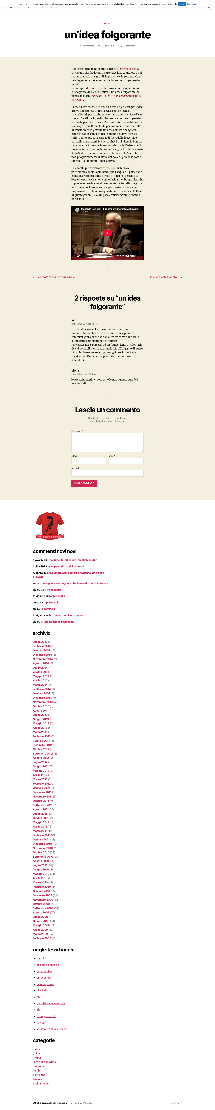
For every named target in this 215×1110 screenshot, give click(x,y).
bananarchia (44, 971)
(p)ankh (41, 958)
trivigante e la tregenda (54, 1103)
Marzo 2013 (40, 732)
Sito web (75, 468)
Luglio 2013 (40, 714)
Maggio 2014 (41, 676)
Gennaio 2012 (41, 788)
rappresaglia (57, 596)
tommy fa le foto (46, 1016)
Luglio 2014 (40, 667)
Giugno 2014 (41, 671)
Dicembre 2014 (42, 654)
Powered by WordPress (82, 1103)
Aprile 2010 (40, 878)
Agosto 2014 (41, 663)
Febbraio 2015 (42, 646)
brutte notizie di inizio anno (65, 615)
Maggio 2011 (41, 822)
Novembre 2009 (43, 899)
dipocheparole (45, 984)
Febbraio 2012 (42, 783)
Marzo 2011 (40, 830)
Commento (77, 431)
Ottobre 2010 (41, 852)
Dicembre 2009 (42, 895)
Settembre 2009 (43, 908)
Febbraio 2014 (42, 689)
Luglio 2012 (40, 762)
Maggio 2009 (41, 925)
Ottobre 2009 (41, 903)
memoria (38, 1066)
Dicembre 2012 (42, 745)
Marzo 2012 (40, 779)
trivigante (89, 45)
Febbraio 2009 (42, 938)
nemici (37, 1070)
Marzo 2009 (40, 934)
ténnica (37, 1079)
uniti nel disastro (51, 589)
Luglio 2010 (40, 865)
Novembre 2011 (42, 796)
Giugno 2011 (41, 818)
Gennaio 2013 (41, 740)
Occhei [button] (181, 4)
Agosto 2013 (41, 710)
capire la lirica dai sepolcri (67, 566)
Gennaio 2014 (41, 693)
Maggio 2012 (41, 770)
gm (38, 997)
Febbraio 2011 (41, 835)
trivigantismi (41, 1083)
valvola (41, 1022)
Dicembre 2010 (42, 843)
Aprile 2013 (40, 727)
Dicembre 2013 (42, 697)
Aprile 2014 (40, 680)
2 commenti (129, 45)
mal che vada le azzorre (51, 1003)
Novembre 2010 (43, 848)
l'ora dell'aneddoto (44, 1062)
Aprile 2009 (40, 929)
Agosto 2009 (41, 912)
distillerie (42, 990)
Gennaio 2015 (41, 650)
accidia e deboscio (48, 964)
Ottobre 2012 (41, 749)
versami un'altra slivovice (52, 1029)
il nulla (37, 1057)
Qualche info (192, 4)
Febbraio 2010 (42, 886)
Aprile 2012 (40, 775)
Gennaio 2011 (41, 839)
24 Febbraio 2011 (109, 45)
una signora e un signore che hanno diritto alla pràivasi (74, 583)
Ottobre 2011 (41, 800)
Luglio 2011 (40, 813)
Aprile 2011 (40, 826)
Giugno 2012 (41, 766)
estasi (107, 23)
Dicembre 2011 (42, 792)
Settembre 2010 (43, 856)
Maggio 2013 (41, 723)
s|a (38, 1009)
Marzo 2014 (40, 684)
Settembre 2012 (43, 753)
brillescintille (44, 977)
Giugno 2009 (41, 921)
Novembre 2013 (43, 702)
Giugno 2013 (41, 719)
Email (112, 456)
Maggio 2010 (41, 873)
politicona (39, 1074)
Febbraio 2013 (42, 736)
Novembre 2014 (43, 659)
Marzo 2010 (40, 882)
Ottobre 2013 (41, 706)
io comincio (48, 608)
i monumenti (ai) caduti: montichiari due (72, 560)
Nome (74, 456)
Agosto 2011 (41, 809)
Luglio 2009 (40, 916)
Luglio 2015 (40, 641)
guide (36, 1053)
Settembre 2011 (43, 805)
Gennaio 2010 (41, 891)
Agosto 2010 (41, 861)
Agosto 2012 (41, 757)
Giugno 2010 (41, 869)
